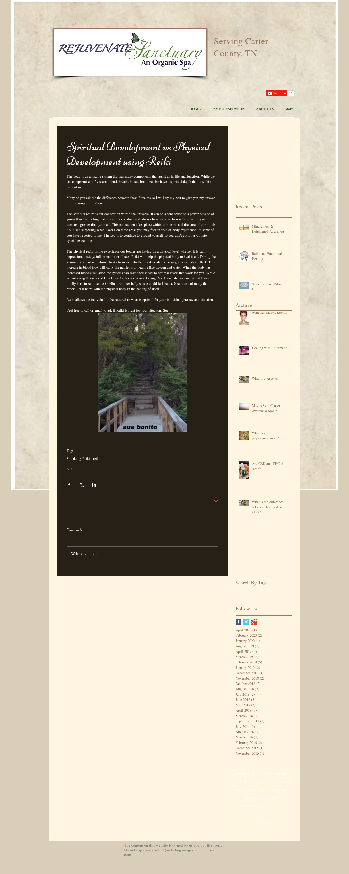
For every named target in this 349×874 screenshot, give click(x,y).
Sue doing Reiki (78, 458)
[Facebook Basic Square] (238, 622)
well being (243, 837)
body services (254, 781)
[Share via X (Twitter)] (81, 484)
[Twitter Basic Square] (246, 622)
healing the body (248, 797)
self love (267, 821)
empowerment (246, 789)
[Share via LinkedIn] (94, 484)
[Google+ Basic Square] (254, 622)
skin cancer (244, 830)
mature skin (276, 813)
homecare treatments (250, 813)
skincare (260, 830)
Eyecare (257, 773)
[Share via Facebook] (69, 484)
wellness (260, 837)
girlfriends (278, 789)
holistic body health (250, 805)
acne (239, 781)
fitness (263, 789)
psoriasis (242, 821)
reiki (96, 458)
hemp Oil (269, 797)
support (275, 830)
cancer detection (279, 781)
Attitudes (242, 773)
